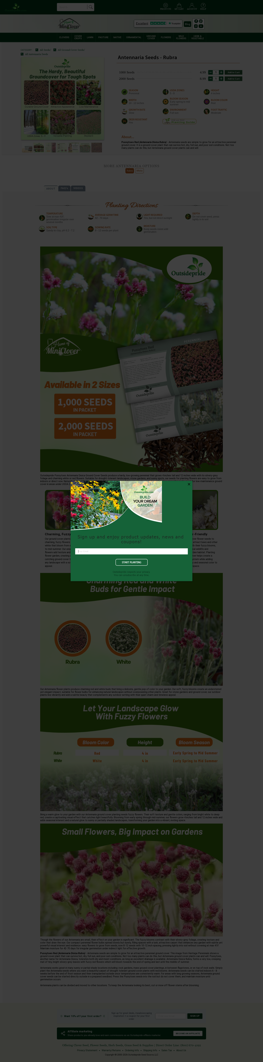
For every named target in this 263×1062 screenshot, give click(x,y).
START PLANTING (131, 562)
